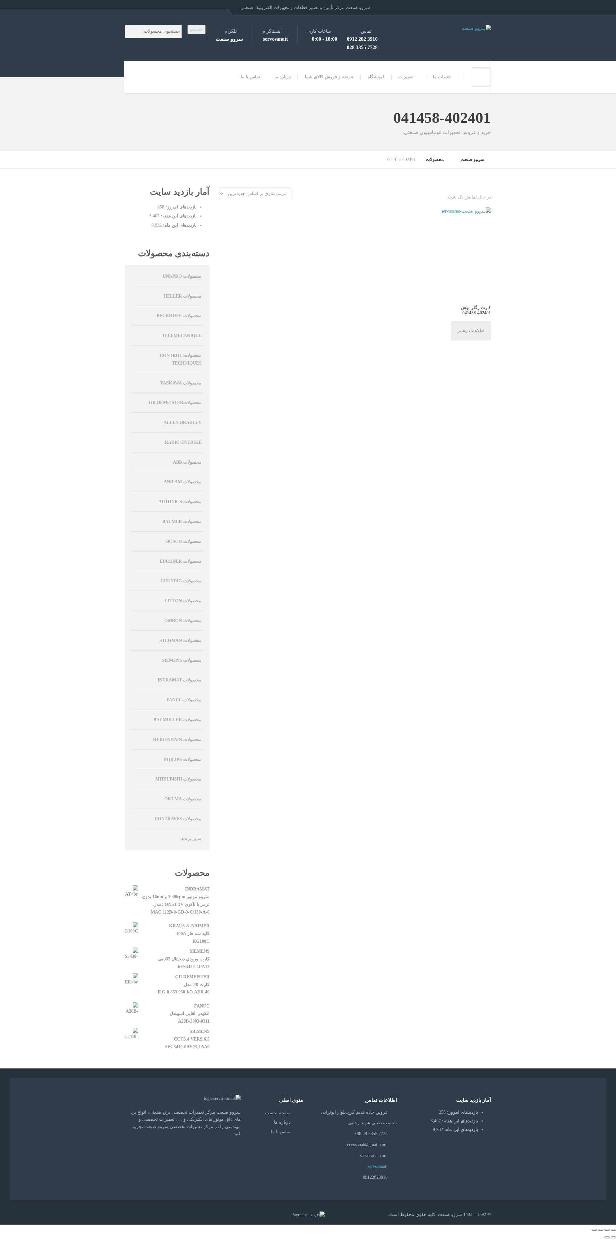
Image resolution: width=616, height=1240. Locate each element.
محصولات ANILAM (182, 481)
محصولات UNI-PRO (182, 276)
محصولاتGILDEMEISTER (175, 402)
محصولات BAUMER (181, 521)
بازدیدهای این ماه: (179, 225)
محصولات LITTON (183, 600)
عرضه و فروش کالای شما (329, 76)
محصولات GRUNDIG (180, 580)
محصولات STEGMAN (180, 640)
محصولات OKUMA (182, 799)
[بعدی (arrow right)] (607, 1237)
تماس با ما (250, 76)
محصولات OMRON (182, 620)
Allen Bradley (182, 422)
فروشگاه (376, 76)
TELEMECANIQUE (181, 335)
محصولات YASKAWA (180, 383)
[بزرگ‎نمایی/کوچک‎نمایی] (613, 1230)
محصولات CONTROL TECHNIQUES (180, 359)
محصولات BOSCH (183, 541)
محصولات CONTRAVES (178, 818)
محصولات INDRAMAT (179, 680)
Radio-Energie (183, 442)
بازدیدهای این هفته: (178, 216)
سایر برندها (190, 838)
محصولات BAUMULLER (177, 719)
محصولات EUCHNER (180, 561)
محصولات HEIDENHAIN (177, 739)
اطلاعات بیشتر (471, 330)
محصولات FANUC (184, 699)
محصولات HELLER (182, 296)
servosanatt (378, 1166)
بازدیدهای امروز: (180, 207)
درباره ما (282, 76)
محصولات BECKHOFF (179, 315)
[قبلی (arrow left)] (613, 1237)
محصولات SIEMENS (181, 660)
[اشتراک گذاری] (600, 1230)
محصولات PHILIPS (182, 759)
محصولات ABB (187, 462)
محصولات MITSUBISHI (178, 779)
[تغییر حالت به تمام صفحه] (607, 1230)
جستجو (196, 29)
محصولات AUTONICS (179, 501)
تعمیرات (406, 76)
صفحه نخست (277, 1112)
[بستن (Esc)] (594, 1230)
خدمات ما (442, 76)
